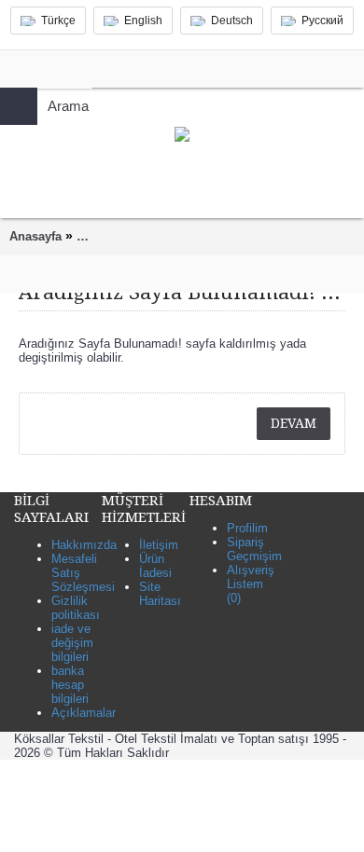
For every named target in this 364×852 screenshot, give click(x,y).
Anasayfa (35, 236)
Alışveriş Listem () (250, 584)
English (143, 20)
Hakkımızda (84, 545)
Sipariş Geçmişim (254, 549)
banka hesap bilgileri (70, 685)
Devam (293, 423)
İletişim (158, 545)
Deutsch (232, 20)
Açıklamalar (83, 713)
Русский (322, 20)
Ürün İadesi (155, 566)
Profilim (247, 528)
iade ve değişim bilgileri (72, 643)
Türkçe (58, 20)
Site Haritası (160, 594)
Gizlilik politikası (75, 608)
